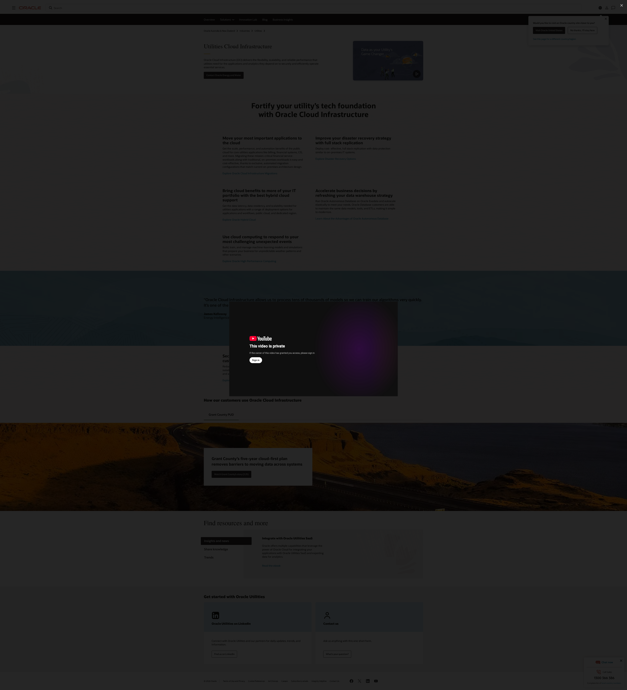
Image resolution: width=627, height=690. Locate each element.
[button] (621, 5)
